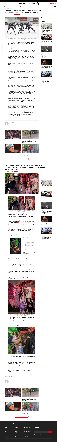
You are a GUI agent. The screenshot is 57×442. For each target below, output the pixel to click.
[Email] (2, 51)
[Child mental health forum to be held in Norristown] (46, 26)
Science (42, 6)
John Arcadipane (12, 122)
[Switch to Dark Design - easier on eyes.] (55, 3)
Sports (11, 6)
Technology (19, 6)
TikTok (17, 217)
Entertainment (38, 6)
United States (24, 6)
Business (33, 6)
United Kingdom (29, 6)
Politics (15, 6)
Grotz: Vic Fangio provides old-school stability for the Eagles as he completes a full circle (12, 154)
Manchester (6, 376)
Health (46, 6)
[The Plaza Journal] (28, 3)
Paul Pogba (17, 222)
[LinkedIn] (2, 47)
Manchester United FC (12, 376)
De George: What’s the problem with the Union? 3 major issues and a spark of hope (13, 140)
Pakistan (9, 230)
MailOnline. (27, 222)
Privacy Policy (49, 434)
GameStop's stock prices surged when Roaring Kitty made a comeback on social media (47, 42)
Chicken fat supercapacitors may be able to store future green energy (47, 67)
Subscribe (52, 3)
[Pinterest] (2, 49)
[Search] (54, 6)
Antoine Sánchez (7, 171)
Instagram (21, 217)
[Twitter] (2, 46)
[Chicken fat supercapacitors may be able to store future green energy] (46, 62)
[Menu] (55, 6)
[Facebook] (2, 44)
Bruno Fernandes (23, 221)
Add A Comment (21, 158)
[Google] (48, 424)
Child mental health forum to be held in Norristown (47, 31)
